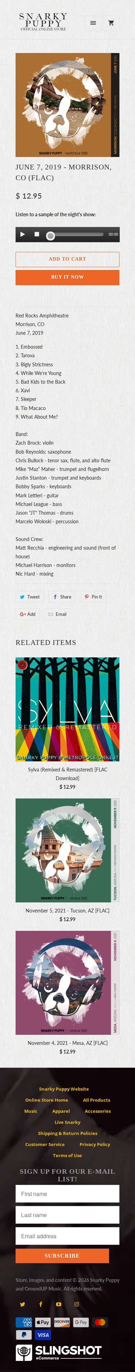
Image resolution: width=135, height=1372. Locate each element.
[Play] (23, 234)
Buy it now (67, 277)
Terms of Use (67, 1155)
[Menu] (93, 23)
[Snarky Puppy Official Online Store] (43, 25)
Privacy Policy (95, 1144)
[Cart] (111, 23)
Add (31, 614)
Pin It (97, 597)
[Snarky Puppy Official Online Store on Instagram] (76, 1304)
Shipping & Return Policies (67, 1133)
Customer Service (45, 1144)
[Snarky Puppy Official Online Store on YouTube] (58, 1304)
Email (61, 614)
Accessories (98, 1111)
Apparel (61, 1111)
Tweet (33, 597)
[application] (67, 235)
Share (65, 597)
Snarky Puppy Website (64, 1089)
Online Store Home (46, 1100)
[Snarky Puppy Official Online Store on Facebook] (40, 1304)
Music (30, 1111)
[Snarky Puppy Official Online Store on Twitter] (22, 1304)
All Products (96, 1100)
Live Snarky (67, 1122)
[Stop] (37, 234)
